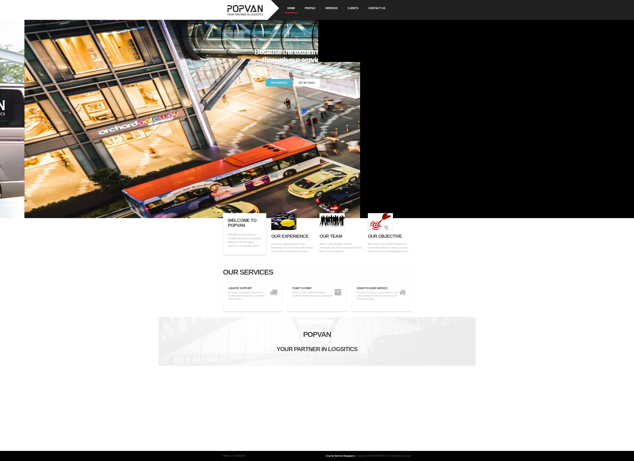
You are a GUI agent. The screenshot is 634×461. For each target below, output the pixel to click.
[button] (228, 35)
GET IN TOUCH (282, 82)
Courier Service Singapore (340, 456)
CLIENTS (353, 8)
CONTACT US (376, 8)
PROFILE (310, 8)
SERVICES (331, 8)
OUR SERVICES (254, 82)
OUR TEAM (330, 236)
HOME (291, 8)
